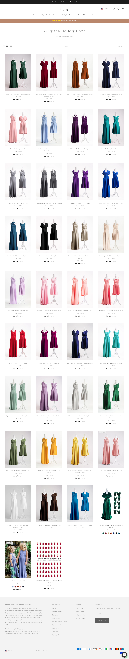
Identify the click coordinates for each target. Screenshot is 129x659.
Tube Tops (55, 628)
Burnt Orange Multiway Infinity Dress (80, 94)
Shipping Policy (80, 615)
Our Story (92, 15)
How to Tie (81, 15)
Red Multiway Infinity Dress (17, 363)
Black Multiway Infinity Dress (49, 256)
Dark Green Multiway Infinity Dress (18, 94)
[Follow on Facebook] (6, 642)
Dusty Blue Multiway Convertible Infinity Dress (49, 149)
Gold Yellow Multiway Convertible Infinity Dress (80, 471)
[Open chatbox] (124, 655)
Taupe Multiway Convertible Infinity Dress (80, 257)
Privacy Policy (80, 608)
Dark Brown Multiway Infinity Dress (49, 525)
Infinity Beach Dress (67, 15)
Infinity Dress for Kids (17, 581)
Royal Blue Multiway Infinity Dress (111, 203)
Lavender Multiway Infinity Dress (18, 310)
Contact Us (55, 635)
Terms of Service (81, 618)
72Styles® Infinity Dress (49, 15)
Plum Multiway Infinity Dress (49, 363)
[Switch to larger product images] (4, 46)
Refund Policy (80, 612)
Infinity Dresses (57, 612)
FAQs (54, 608)
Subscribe (102, 620)
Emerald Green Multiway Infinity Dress (111, 417)
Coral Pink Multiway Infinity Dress (111, 310)
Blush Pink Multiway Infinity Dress (49, 310)
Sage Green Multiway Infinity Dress (18, 416)
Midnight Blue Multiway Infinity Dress (80, 363)
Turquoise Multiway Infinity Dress (111, 363)
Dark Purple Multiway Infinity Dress (80, 148)
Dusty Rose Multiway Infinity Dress (18, 148)
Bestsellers (55, 615)
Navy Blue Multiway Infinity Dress (111, 94)
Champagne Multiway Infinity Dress (111, 256)
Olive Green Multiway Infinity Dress (18, 470)
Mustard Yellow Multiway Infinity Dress (49, 471)
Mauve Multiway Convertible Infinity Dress (48, 417)
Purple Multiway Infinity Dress (80, 203)
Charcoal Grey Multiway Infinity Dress (49, 203)
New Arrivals (56, 618)
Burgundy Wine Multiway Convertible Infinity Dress (49, 95)
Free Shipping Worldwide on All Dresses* (64, 2)
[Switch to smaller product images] (7, 46)
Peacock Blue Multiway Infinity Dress (80, 525)
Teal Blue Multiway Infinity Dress (18, 256)
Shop (34, 15)
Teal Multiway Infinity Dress (111, 148)
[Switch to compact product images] (11, 46)
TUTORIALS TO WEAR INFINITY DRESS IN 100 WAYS (49, 582)
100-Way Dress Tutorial (59, 621)
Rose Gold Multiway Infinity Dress (111, 470)
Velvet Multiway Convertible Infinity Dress (111, 526)
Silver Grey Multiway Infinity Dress (80, 416)
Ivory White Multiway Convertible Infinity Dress (17, 526)
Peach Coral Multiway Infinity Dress (80, 310)
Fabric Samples (57, 625)
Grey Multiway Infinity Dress (18, 203)
